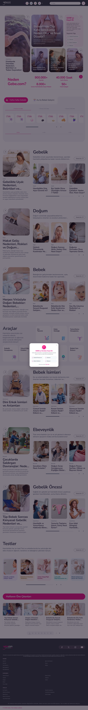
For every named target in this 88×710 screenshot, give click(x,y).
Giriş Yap (47, 364)
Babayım (48, 361)
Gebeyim (48, 357)
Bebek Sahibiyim (37, 361)
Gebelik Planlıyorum (38, 357)
